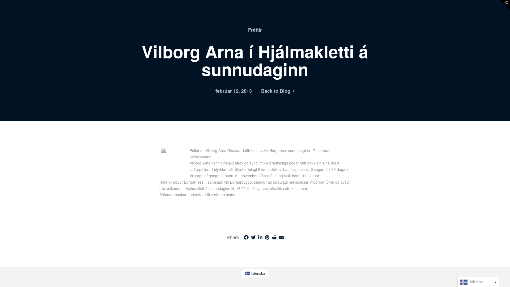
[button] (505, 5)
